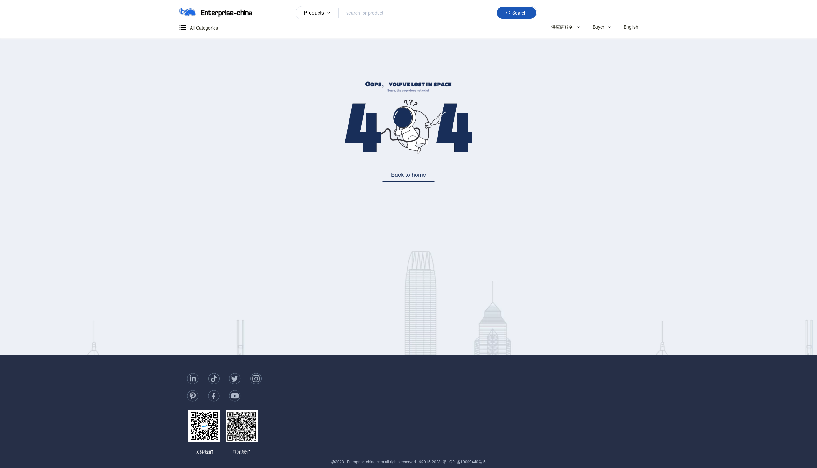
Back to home (408, 174)
